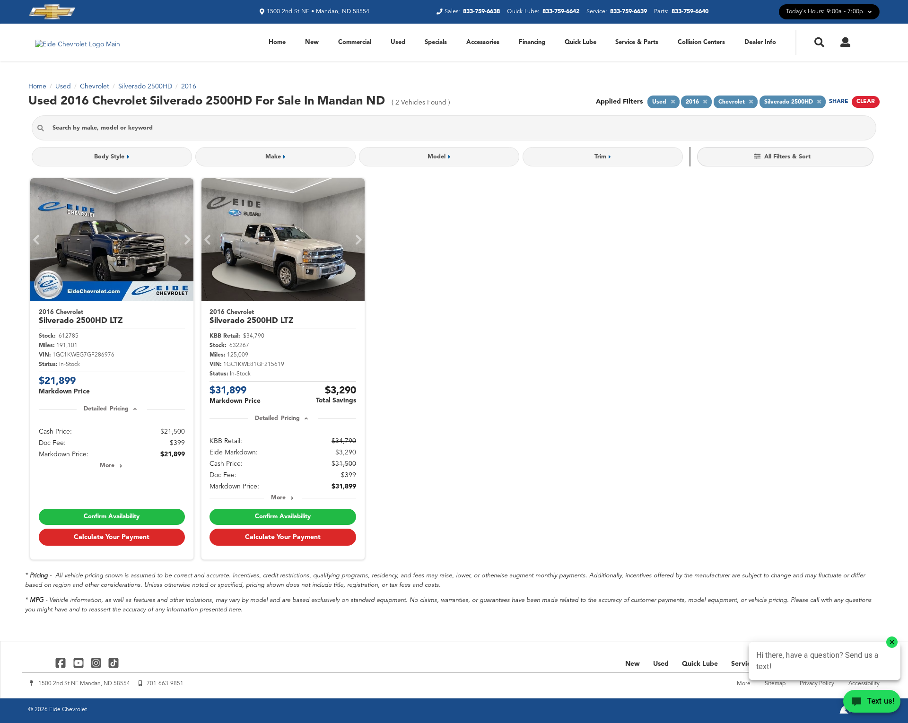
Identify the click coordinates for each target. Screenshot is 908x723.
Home (277, 42)
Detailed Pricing (106, 409)
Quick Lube (580, 42)
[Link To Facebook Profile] (61, 663)
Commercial (354, 42)
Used (398, 42)
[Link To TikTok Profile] (113, 663)
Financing (532, 42)
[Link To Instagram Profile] (97, 663)
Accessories (482, 42)
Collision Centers (701, 42)
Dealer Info (760, 42)
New (312, 42)
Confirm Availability (112, 517)
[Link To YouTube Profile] (79, 663)
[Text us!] (872, 703)
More (107, 466)
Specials (436, 42)
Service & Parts (636, 42)
